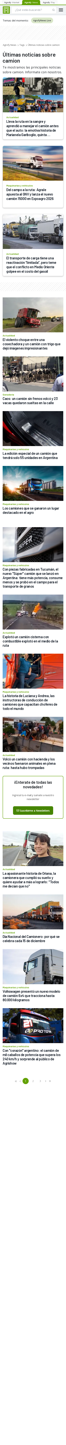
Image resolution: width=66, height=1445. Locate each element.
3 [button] (40, 1081)
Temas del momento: (16, 20)
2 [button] (33, 1081)
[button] (16, 1081)
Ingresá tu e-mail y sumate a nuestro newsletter (33, 797)
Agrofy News (9, 44)
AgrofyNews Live (42, 20)
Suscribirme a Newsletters (35, 810)
